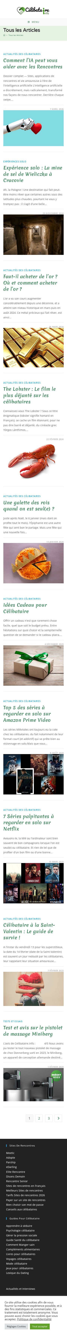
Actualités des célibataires (22, 54)
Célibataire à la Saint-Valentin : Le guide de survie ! (29, 931)
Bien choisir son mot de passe (25, 1204)
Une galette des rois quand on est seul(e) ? (28, 505)
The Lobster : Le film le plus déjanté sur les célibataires (29, 395)
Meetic (10, 1153)
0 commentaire (16, 109)
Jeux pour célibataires (19, 1268)
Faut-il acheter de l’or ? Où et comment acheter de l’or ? (30, 282)
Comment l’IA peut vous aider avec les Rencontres (33, 63)
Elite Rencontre (15, 1172)
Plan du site (13, 1306)
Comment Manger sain (20, 1244)
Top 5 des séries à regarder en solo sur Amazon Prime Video (27, 713)
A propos (11, 1297)
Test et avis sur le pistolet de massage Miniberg (33, 1030)
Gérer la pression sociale (21, 1235)
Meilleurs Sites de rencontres (24, 1190)
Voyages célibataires (18, 1259)
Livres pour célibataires (20, 1254)
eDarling (11, 1167)
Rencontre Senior (17, 1181)
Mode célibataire (16, 1263)
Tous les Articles (16, 35)
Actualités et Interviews (20, 1289)
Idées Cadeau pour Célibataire (25, 608)
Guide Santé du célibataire (22, 1240)
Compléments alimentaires (23, 1249)
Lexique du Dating (17, 1273)
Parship (11, 1162)
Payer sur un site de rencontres (25, 1200)
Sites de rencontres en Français (25, 1186)
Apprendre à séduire (19, 1226)
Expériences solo (14, 161)
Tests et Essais (13, 1021)
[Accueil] (4, 35)
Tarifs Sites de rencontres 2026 (25, 1195)
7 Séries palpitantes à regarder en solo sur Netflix (28, 822)
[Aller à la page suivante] (58, 1118)
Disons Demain (15, 1176)
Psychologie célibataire (20, 1230)
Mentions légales (16, 1302)
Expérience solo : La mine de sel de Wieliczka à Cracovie (32, 174)
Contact (11, 1311)
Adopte (10, 1157)
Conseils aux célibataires (21, 1209)
